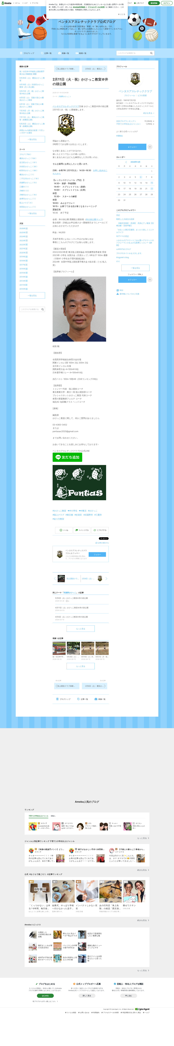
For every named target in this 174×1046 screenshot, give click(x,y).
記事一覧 (48, 53)
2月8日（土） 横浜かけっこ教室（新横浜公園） (96, 69)
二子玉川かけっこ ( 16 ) (29, 178)
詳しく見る (87, 996)
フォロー (97, 554)
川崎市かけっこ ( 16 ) (28, 195)
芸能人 (53, 816)
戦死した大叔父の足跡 (125, 219)
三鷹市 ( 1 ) (24, 187)
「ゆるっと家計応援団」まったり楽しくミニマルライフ (135, 231)
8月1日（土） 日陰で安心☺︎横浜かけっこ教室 (31, 105)
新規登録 (154, 3)
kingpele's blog (122, 257)
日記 (118, 215)
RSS (121, 290)
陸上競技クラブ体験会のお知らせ (68, 69)
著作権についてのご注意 (129, 294)
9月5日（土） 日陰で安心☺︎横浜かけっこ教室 (31, 98)
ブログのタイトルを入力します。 (129, 253)
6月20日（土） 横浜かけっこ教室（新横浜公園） (32, 125)
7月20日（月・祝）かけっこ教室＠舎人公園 (31, 111)
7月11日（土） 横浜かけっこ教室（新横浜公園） (31, 118)
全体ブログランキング (125, 121)
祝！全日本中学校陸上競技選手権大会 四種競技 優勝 (31, 72)
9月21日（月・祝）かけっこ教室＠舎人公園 (31, 92)
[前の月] (126, 162)
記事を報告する (103, 543)
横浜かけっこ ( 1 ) (26, 174)
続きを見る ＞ (149, 113)
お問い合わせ (84, 1012)
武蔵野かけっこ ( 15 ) (28, 182)
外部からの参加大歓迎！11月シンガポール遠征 (31, 131)
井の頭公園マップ (94, 219)
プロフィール (129, 95)
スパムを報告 (71, 1012)
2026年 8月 (135, 162)
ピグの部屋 (142, 95)
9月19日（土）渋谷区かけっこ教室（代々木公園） (31, 85)
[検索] (151, 53)
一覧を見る (135, 268)
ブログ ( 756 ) (25, 154)
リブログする (101, 530)
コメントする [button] (84, 530)
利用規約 (96, 1012)
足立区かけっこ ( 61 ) (28, 162)
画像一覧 (65, 53)
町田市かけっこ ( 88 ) (28, 170)
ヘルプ (147, 1012)
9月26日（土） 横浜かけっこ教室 (32, 79)
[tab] (38, 816)
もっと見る (80, 629)
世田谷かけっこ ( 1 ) (27, 207)
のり (118, 261)
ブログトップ (28, 53)
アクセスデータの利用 (111, 1012)
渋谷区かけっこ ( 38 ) (28, 166)
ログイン (166, 3)
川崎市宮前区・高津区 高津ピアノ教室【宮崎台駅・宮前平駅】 (135, 224)
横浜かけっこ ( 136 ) (27, 158)
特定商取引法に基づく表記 (132, 1012)
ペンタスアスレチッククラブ (66, 106)
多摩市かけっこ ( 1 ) (27, 199)
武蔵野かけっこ (64, 96)
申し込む (128, 996)
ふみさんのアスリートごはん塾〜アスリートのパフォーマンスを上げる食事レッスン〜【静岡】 (135, 242)
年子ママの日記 (122, 236)
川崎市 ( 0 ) (24, 190)
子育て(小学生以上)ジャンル (127, 124)
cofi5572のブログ (123, 249)
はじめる (45, 996)
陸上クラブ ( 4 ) (25, 203)
